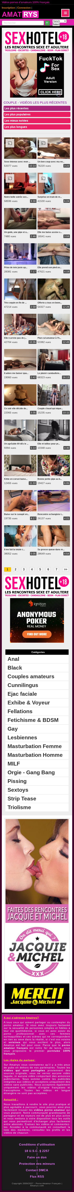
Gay (13, 729)
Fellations (20, 711)
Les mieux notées (16, 120)
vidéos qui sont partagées (24, 1070)
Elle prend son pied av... (49, 267)
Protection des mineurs (37, 1163)
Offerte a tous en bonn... (50, 302)
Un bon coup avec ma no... (51, 161)
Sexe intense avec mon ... (17, 161)
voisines (14, 1042)
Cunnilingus (23, 685)
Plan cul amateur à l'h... (49, 338)
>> (65, 569)
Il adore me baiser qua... (16, 373)
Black (15, 668)
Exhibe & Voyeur (29, 703)
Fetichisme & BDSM (33, 720)
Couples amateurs (31, 676)
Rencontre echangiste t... (50, 514)
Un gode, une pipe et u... (16, 232)
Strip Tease (22, 798)
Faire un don (37, 1157)
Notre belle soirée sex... (16, 197)
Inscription (8, 7)
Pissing (17, 781)
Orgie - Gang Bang (31, 772)
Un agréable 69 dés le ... (16, 444)
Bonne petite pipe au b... (50, 479)
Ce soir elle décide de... (16, 408)
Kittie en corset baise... (15, 479)
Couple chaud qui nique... (50, 408)
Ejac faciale (22, 694)
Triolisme (19, 807)
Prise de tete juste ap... (15, 267)
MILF (14, 764)
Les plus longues (15, 127)
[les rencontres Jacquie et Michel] (37, 982)
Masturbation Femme (35, 746)
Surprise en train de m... (50, 197)
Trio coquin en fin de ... (15, 302)
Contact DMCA (37, 1170)
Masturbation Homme (35, 755)
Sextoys (18, 790)
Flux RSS (37, 1176)
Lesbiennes (22, 737)
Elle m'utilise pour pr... (49, 444)
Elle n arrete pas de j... (15, 338)
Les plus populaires (17, 114)
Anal (13, 659)
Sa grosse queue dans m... (51, 549)
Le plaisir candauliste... (49, 373)
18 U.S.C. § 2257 (37, 1150)
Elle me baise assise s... (50, 232)
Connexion (24, 7)
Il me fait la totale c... (14, 549)
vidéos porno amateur (49, 1109)
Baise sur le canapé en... (16, 514)
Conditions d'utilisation (37, 1144)
